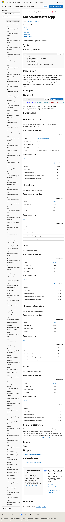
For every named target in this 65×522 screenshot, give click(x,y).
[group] (43, 102)
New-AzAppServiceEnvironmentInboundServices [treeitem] (13, 241)
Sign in (61, 2)
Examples (26, 32)
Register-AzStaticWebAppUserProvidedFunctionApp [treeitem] (13, 327)
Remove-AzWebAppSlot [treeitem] (13, 398)
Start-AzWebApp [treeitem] (11, 488)
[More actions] (62, 12)
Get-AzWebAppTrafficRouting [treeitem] (13, 204)
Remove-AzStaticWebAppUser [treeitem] (12, 368)
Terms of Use (4, 521)
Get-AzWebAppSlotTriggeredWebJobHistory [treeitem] (13, 182)
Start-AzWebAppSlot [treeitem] (12, 497)
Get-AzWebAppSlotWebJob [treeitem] (13, 188)
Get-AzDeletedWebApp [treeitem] (13, 21)
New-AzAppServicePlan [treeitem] (13, 245)
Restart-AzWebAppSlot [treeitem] (13, 455)
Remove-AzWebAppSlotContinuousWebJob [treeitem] (13, 403)
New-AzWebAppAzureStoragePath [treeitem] (13, 295)
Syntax (26, 28)
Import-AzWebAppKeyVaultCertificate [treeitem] (13, 227)
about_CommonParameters (47, 438)
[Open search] (57, 2)
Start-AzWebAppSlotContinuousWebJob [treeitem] (13, 502)
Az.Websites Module (33, 21)
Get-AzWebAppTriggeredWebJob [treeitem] (13, 210)
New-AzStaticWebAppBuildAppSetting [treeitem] (13, 253)
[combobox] (11, 13)
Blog (22, 518)
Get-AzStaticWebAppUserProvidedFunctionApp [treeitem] (13, 96)
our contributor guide (31, 485)
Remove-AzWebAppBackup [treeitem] (12, 383)
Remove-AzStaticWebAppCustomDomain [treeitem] (13, 362)
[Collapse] (19, 10)
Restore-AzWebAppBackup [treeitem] (12, 463)
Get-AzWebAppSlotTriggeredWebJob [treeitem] (13, 175)
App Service (39, 12)
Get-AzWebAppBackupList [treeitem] (12, 121)
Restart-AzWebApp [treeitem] (12, 452)
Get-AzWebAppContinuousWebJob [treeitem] (13, 138)
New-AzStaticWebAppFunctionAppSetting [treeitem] (13, 274)
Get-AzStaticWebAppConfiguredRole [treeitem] (13, 54)
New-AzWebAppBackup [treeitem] (13, 300)
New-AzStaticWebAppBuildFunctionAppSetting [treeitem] (13, 260)
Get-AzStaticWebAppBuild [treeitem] (12, 28)
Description (27, 30)
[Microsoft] (3, 2)
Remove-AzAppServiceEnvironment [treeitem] (13, 334)
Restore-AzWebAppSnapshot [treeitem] (12, 468)
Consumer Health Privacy (48, 518)
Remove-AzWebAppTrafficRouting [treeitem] (13, 421)
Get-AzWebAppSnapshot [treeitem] (12, 193)
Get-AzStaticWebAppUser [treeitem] (12, 90)
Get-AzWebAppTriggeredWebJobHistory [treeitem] (13, 217)
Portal (45, 6)
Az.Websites (30, 12)
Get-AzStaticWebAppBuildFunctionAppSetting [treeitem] (13, 47)
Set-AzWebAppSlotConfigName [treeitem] (13, 483)
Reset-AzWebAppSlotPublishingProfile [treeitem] (13, 447)
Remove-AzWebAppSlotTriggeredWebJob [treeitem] (13, 410)
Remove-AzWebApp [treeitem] (12, 372)
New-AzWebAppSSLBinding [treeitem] (13, 318)
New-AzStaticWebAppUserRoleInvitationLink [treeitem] (13, 285)
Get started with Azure (56, 6)
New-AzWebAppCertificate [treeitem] (12, 304)
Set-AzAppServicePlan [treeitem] (13, 472)
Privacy (36, 518)
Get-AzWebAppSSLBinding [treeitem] (13, 198)
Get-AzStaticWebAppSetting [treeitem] (13, 85)
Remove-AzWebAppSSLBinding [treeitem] (13, 416)
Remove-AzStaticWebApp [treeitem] (11, 345)
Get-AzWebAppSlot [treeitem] (12, 150)
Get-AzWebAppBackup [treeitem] (13, 110)
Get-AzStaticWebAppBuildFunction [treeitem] (13, 40)
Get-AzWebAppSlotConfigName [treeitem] (13, 155)
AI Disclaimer (4, 518)
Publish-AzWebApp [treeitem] (12, 322)
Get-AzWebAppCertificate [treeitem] (12, 126)
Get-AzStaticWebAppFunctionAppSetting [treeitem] (13, 74)
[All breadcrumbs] (24, 12)
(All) (24, 159)
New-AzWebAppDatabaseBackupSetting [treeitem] (13, 310)
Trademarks (13, 521)
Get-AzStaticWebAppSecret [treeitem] (13, 80)
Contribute (30, 518)
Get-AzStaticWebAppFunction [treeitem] (13, 67)
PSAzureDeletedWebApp (32, 454)
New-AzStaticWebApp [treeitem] (12, 248)
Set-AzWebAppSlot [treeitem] (12, 478)
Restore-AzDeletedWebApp (34, 462)
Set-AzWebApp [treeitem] (11, 475)
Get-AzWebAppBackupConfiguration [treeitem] (13, 115)
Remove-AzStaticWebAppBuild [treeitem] (12, 356)
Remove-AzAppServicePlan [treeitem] (11, 340)
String (54, 201)
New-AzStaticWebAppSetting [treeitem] (13, 280)
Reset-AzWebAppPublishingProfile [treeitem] (13, 440)
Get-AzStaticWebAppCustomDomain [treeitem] (13, 61)
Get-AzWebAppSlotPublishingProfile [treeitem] (13, 169)
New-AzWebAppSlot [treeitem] (12, 314)
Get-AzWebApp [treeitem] (11, 101)
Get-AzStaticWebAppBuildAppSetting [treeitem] (13, 33)
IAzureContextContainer (43, 138)
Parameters (27, 34)
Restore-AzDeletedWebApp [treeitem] (12, 458)
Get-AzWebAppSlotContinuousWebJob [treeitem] (13, 162)
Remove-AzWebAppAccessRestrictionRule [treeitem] (13, 377)
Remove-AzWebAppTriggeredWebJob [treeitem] (13, 428)
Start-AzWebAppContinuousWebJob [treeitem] (13, 492)
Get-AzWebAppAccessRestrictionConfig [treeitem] (13, 105)
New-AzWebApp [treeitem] (11, 290)
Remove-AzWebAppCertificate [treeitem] (12, 387)
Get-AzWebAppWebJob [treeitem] (13, 222)
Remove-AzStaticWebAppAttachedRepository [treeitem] (13, 350)
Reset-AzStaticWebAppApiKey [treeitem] (13, 434)
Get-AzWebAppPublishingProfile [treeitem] (13, 145)
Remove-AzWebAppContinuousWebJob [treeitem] (13, 393)
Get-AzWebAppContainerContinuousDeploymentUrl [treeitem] (13, 132)
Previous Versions (15, 518)
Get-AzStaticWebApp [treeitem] (12, 24)
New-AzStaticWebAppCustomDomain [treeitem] (13, 267)
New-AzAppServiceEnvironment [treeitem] (13, 234)
